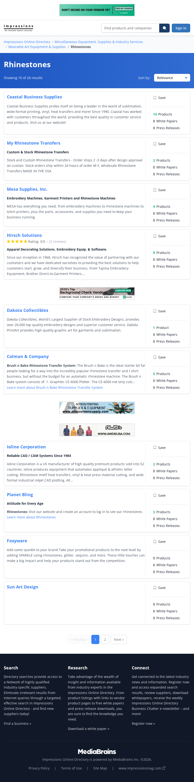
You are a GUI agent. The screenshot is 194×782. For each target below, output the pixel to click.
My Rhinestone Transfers (33, 143)
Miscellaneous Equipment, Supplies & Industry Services (99, 42)
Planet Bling (20, 494)
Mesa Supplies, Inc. (27, 189)
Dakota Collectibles (27, 310)
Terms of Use (71, 768)
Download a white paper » (88, 728)
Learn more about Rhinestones (31, 517)
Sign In (181, 28)
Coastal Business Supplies (34, 97)
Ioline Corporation (26, 447)
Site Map (100, 768)
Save (162, 97)
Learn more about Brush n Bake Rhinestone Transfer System (55, 387)
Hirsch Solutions (24, 235)
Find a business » (17, 723)
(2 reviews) (57, 241)
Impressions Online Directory (27, 42)
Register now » (143, 723)
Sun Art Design (22, 587)
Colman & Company (28, 356)
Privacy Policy (39, 768)
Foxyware (17, 540)
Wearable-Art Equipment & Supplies (37, 46)
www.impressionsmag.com (140, 768)
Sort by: (144, 77)
